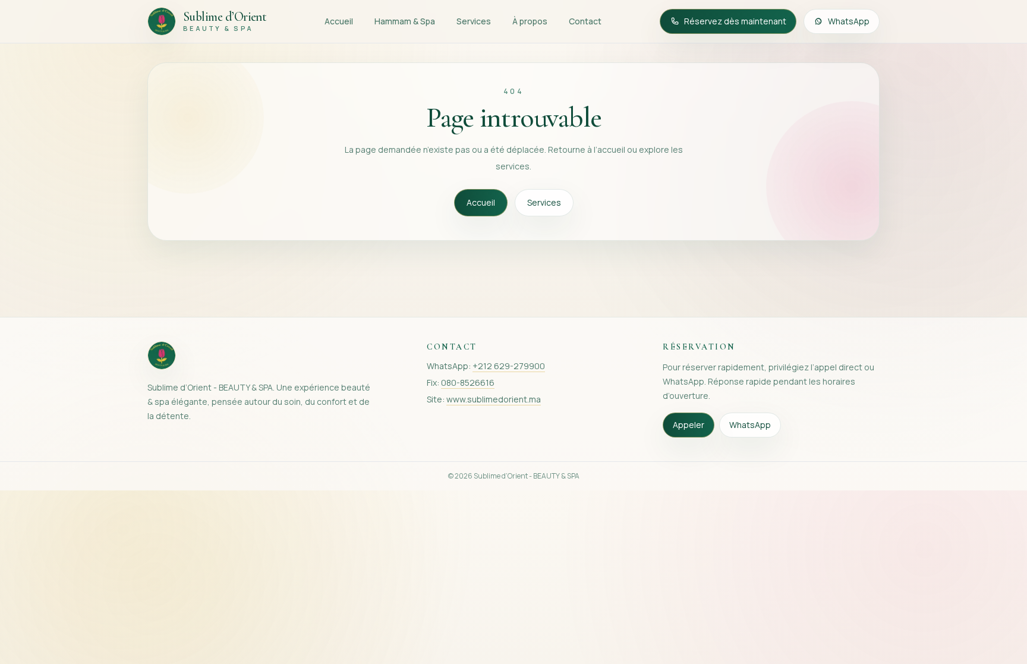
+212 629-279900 (508, 366)
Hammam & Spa (404, 21)
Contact (585, 21)
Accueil (339, 21)
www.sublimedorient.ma (493, 399)
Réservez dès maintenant (735, 21)
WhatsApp (849, 21)
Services (473, 21)
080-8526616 (467, 382)
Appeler (688, 424)
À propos (529, 21)
